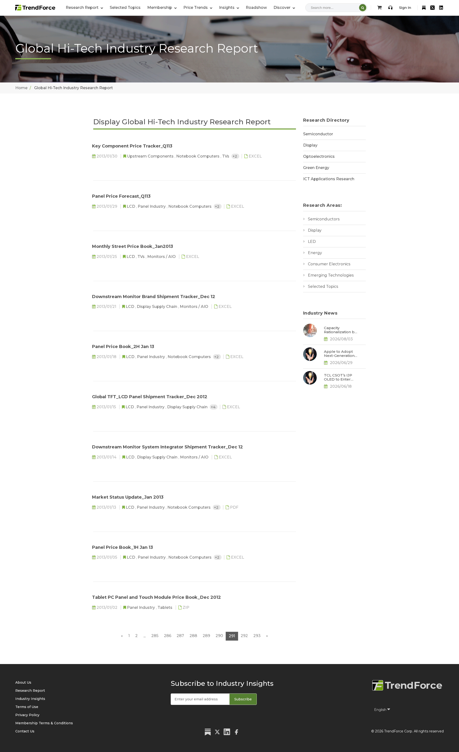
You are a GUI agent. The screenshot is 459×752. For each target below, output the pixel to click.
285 (154, 635)
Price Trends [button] (196, 7)
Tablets (165, 607)
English (380, 710)
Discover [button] (282, 7)
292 (244, 635)
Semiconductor (318, 134)
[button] (162, 7)
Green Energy (316, 167)
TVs (226, 156)
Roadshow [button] (256, 7)
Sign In (405, 7)
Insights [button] (227, 7)
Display (310, 145)
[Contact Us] (390, 7)
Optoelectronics (319, 156)
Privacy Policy (27, 715)
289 (206, 635)
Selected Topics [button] (125, 7)
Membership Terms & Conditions (44, 723)
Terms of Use (26, 707)
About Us (23, 682)
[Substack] (424, 8)
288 (193, 635)
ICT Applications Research (328, 179)
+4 (213, 407)
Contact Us (24, 731)
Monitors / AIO (162, 256)
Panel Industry (152, 206)
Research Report (30, 690)
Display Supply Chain (157, 306)
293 (257, 635)
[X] (432, 8)
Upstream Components (151, 156)
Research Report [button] (82, 7)
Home (21, 88)
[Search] (362, 7)
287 (180, 635)
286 (167, 635)
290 (219, 635)
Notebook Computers (198, 156)
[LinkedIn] (441, 8)
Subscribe (243, 699)
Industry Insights (30, 699)
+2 (235, 156)
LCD (131, 206)
